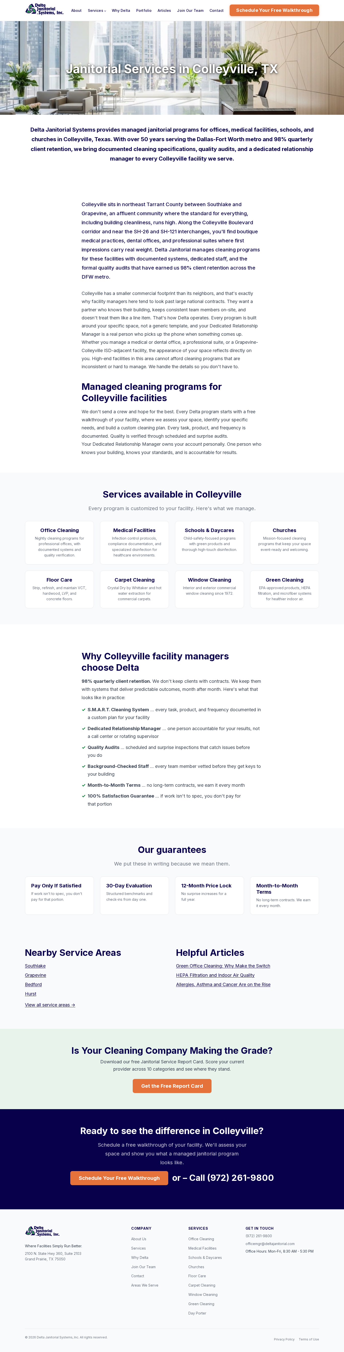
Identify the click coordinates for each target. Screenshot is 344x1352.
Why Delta (121, 10)
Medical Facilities (202, 1248)
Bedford (33, 984)
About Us (138, 1239)
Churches (196, 1267)
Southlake (35, 965)
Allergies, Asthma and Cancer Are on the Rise (223, 984)
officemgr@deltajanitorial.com (270, 1244)
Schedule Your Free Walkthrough (274, 10)
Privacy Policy (284, 1339)
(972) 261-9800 (259, 1236)
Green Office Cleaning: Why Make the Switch (223, 965)
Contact (217, 10)
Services (95, 10)
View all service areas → (50, 1004)
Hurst (30, 993)
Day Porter (197, 1313)
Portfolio (144, 10)
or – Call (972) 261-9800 (223, 1178)
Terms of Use (309, 1339)
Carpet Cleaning (201, 1285)
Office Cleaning (201, 1239)
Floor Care (197, 1276)
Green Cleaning (201, 1304)
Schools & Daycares (205, 1257)
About (76, 10)
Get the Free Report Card (172, 1086)
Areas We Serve (144, 1285)
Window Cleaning (203, 1294)
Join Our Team (190, 10)
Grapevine (35, 975)
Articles (164, 10)
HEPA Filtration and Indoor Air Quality (215, 975)
